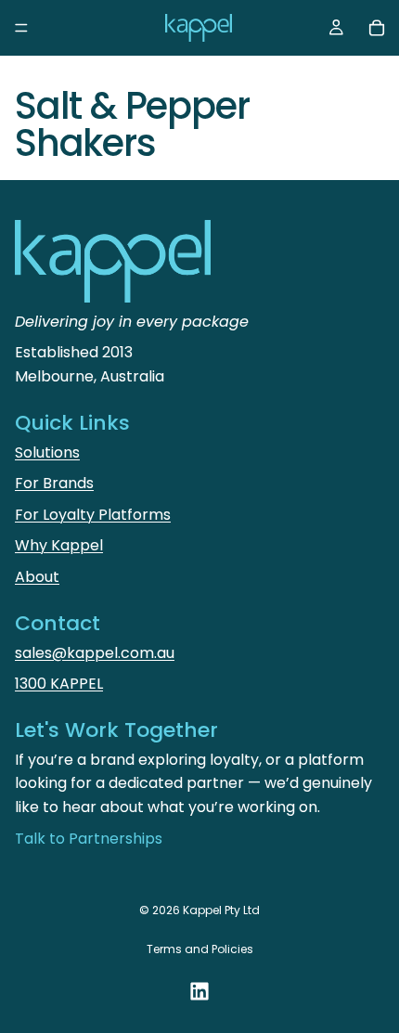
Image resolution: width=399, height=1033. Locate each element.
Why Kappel (59, 545)
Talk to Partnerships (88, 838)
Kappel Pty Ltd (221, 910)
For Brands (54, 483)
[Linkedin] (199, 991)
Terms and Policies (200, 949)
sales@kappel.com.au (94, 653)
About (37, 577)
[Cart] (376, 27)
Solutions (47, 452)
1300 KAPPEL (59, 683)
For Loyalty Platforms (93, 514)
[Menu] (21, 27)
